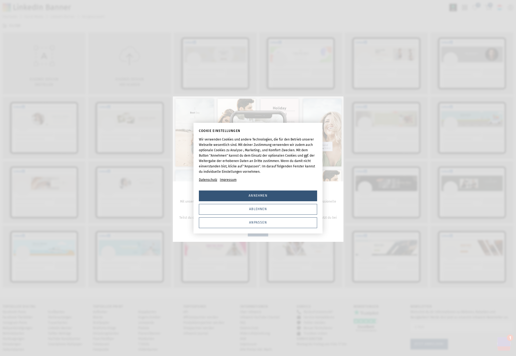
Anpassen (258, 222)
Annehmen (258, 195)
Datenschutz (208, 180)
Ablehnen (258, 209)
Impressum (228, 180)
